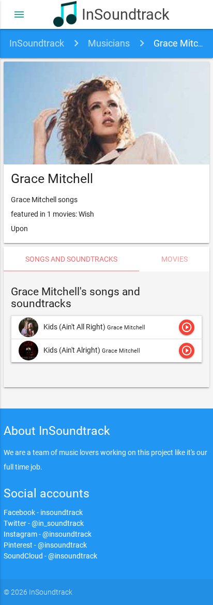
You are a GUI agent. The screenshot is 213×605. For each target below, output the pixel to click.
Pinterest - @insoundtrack (45, 545)
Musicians (109, 43)
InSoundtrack (121, 14)
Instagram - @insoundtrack (48, 534)
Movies (174, 259)
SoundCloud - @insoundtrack (50, 556)
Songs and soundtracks (71, 259)
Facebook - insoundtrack (43, 512)
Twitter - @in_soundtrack (44, 523)
